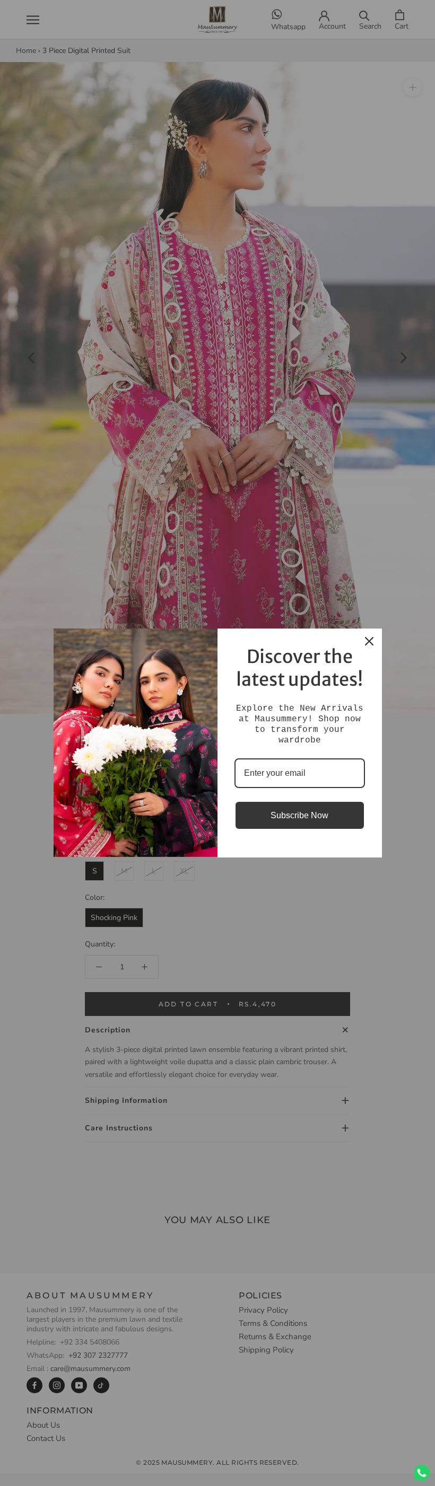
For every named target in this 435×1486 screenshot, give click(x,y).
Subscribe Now (299, 815)
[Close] (369, 641)
